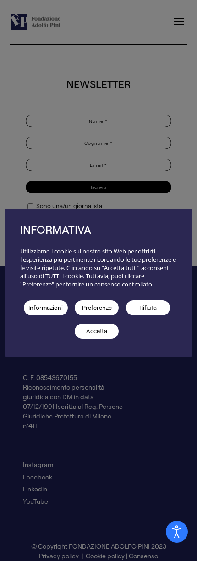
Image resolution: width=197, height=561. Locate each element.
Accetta (96, 331)
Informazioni (45, 307)
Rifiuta (148, 307)
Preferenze (97, 307)
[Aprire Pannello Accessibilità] (177, 532)
